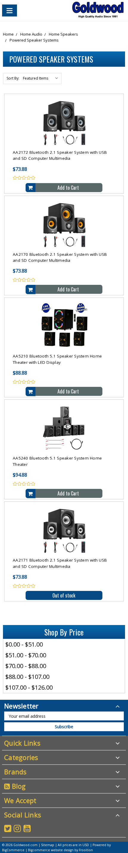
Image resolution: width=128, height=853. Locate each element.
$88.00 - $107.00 (27, 677)
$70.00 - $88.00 (25, 666)
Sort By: (13, 78)
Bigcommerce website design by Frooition (60, 850)
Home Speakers (63, 34)
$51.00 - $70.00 (25, 655)
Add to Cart (68, 187)
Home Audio (31, 34)
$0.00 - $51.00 (24, 644)
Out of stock (63, 595)
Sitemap (47, 845)
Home (8, 34)
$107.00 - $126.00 (29, 687)
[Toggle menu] (9, 10)
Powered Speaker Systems (34, 40)
